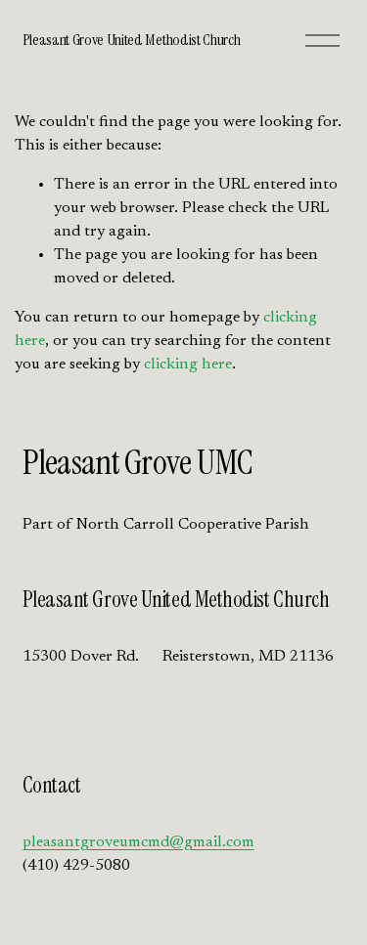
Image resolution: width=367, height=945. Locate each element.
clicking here (188, 364)
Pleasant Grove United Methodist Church (132, 39)
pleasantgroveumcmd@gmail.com (138, 842)
